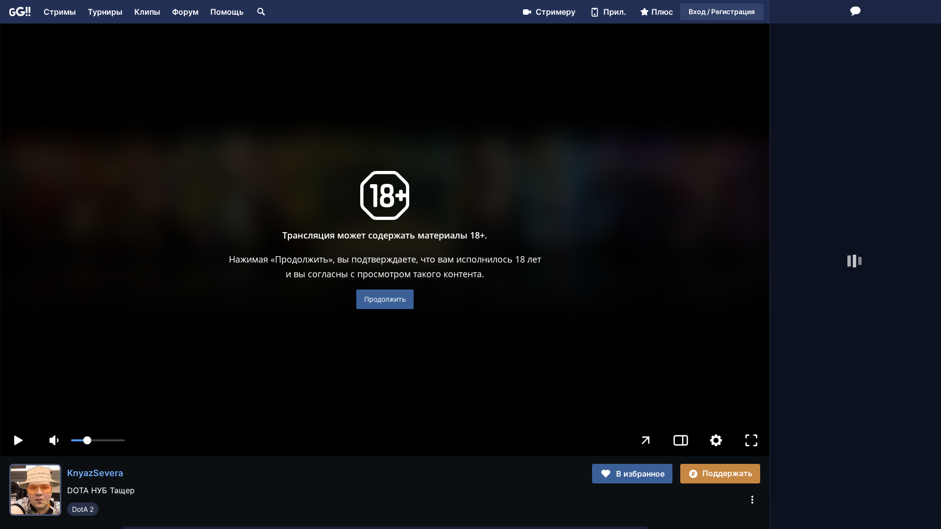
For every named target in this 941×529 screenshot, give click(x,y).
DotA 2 (83, 509)
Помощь (227, 12)
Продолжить (385, 299)
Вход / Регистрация (722, 11)
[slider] (98, 440)
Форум (185, 12)
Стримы (60, 12)
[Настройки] (716, 440)
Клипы (147, 12)
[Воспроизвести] (18, 440)
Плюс (662, 12)
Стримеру (555, 12)
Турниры (105, 12)
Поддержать (727, 473)
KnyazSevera (95, 473)
